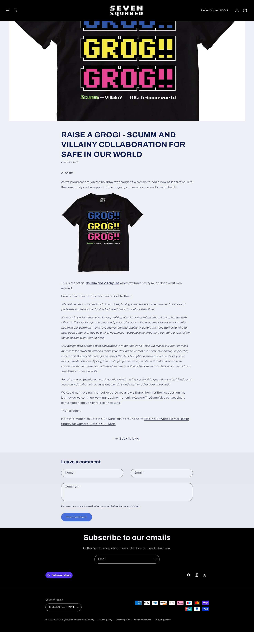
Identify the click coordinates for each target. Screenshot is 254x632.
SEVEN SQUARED (63, 620)
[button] (8, 10)
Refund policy (105, 620)
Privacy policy (123, 620)
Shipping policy (163, 620)
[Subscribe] (155, 559)
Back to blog (129, 438)
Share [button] (69, 173)
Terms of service (142, 620)
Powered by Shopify (83, 620)
